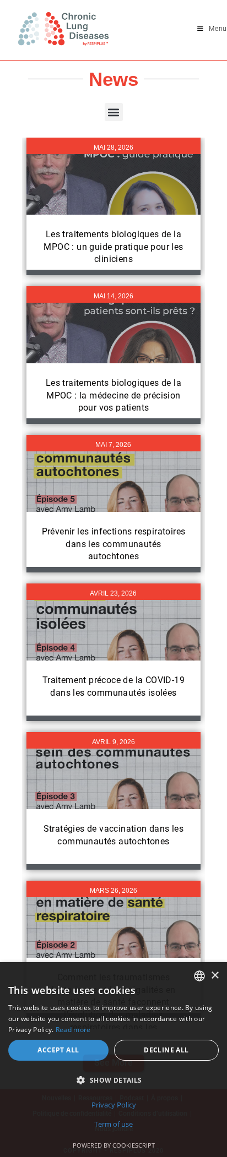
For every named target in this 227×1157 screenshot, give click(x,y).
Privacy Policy (113, 1105)
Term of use (113, 1124)
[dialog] (113, 1059)
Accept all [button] (58, 1050)
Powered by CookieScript (114, 1145)
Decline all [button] (166, 1050)
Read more (73, 1029)
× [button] (214, 976)
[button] (114, 112)
